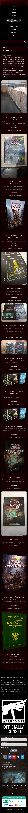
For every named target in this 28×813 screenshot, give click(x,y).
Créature (5, 61)
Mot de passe (4, 742)
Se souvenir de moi (6, 747)
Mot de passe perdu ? (5, 753)
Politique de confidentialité (8, 768)
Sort (20, 70)
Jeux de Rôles (6, 50)
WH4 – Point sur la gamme (14, 326)
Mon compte (5, 761)
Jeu (22, 63)
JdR (20, 63)
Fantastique (16, 61)
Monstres (21, 65)
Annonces (5, 47)
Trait (4, 72)
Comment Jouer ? (14, 26)
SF (18, 70)
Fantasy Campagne (8, 63)
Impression (16, 63)
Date (8, 61)
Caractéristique (6, 59)
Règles (10, 70)
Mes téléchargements (7, 764)
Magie (14, 65)
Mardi (17, 65)
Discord (11, 61)
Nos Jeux (14, 9)
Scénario (14, 70)
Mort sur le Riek (6, 67)
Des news (14, 540)
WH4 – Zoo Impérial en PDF (14, 597)
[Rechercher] (25, 41)
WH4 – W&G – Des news (14, 358)
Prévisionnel (5, 70)
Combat (17, 59)
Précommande (21, 68)
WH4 (19, 74)
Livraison (10, 65)
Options (18, 67)
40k (3, 57)
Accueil (14, 3)
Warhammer (9, 72)
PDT (4, 68)
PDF (22, 67)
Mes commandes (6, 762)
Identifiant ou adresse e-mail (7, 737)
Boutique (14, 12)
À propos (14, 35)
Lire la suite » (14, 127)
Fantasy (21, 61)
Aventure (14, 57)
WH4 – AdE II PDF (14, 477)
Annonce (7, 57)
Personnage (8, 68)
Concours (21, 59)
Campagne (19, 57)
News (14, 6)
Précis (15, 68)
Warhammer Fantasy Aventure (10, 74)
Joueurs (5, 65)
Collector (12, 59)
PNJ (13, 68)
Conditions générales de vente (9, 766)
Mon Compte (14, 32)
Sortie (22, 70)
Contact (14, 29)
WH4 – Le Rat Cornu (14, 289)
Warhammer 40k (17, 72)
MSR (11, 67)
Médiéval (14, 67)
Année (10, 57)
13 (17, 671)
